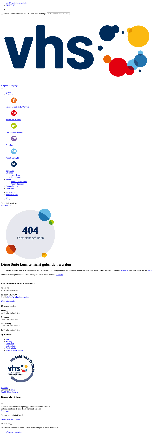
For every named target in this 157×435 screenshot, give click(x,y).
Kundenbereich (12, 186)
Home (8, 92)
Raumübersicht (16, 177)
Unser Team (15, 175)
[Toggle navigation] (2, 88)
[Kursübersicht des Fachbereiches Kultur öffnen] (14, 115)
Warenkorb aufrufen (13, 432)
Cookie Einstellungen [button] (9, 392)
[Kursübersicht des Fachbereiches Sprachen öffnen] (14, 141)
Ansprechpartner (17, 184)
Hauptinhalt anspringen (10, 85)
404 (9, 205)
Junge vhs (10, 171)
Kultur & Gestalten (13, 120)
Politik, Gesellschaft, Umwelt (17, 107)
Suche (8, 199)
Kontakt (59, 275)
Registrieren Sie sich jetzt (10, 419)
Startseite (4, 205)
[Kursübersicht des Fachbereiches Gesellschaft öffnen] (14, 103)
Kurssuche (10, 188)
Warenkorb (10, 192)
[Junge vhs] (14, 166)
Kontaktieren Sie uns (19, 182)
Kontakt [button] (9, 179)
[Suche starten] (2, 14)
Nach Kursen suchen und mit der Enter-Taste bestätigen (24, 14)
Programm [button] (10, 94)
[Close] (11, 424)
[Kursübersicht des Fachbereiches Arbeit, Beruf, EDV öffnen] (14, 154)
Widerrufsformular (8, 301)
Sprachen (9, 145)
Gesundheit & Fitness (14, 132)
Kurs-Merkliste (12, 195)
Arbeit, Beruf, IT (12, 158)
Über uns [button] (9, 173)
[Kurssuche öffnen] (7, 197)
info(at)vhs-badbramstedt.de (18, 297)
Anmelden (5, 411)
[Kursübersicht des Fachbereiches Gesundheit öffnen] (14, 128)
